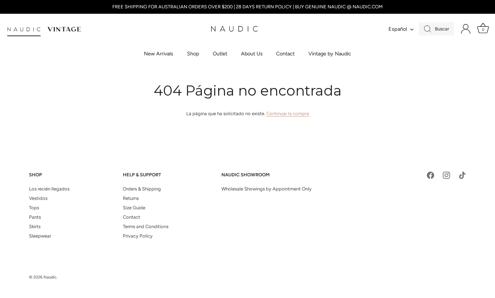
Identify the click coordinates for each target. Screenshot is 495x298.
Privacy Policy (138, 236)
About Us (252, 53)
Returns (131, 198)
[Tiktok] (462, 175)
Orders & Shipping (142, 189)
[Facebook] (430, 175)
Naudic (50, 277)
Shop (193, 53)
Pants (35, 217)
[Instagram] (446, 175)
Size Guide (134, 207)
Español (397, 29)
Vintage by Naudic (329, 53)
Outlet (220, 53)
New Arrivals (158, 53)
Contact (285, 53)
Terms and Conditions (146, 226)
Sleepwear (40, 236)
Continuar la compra (287, 113)
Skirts (35, 226)
